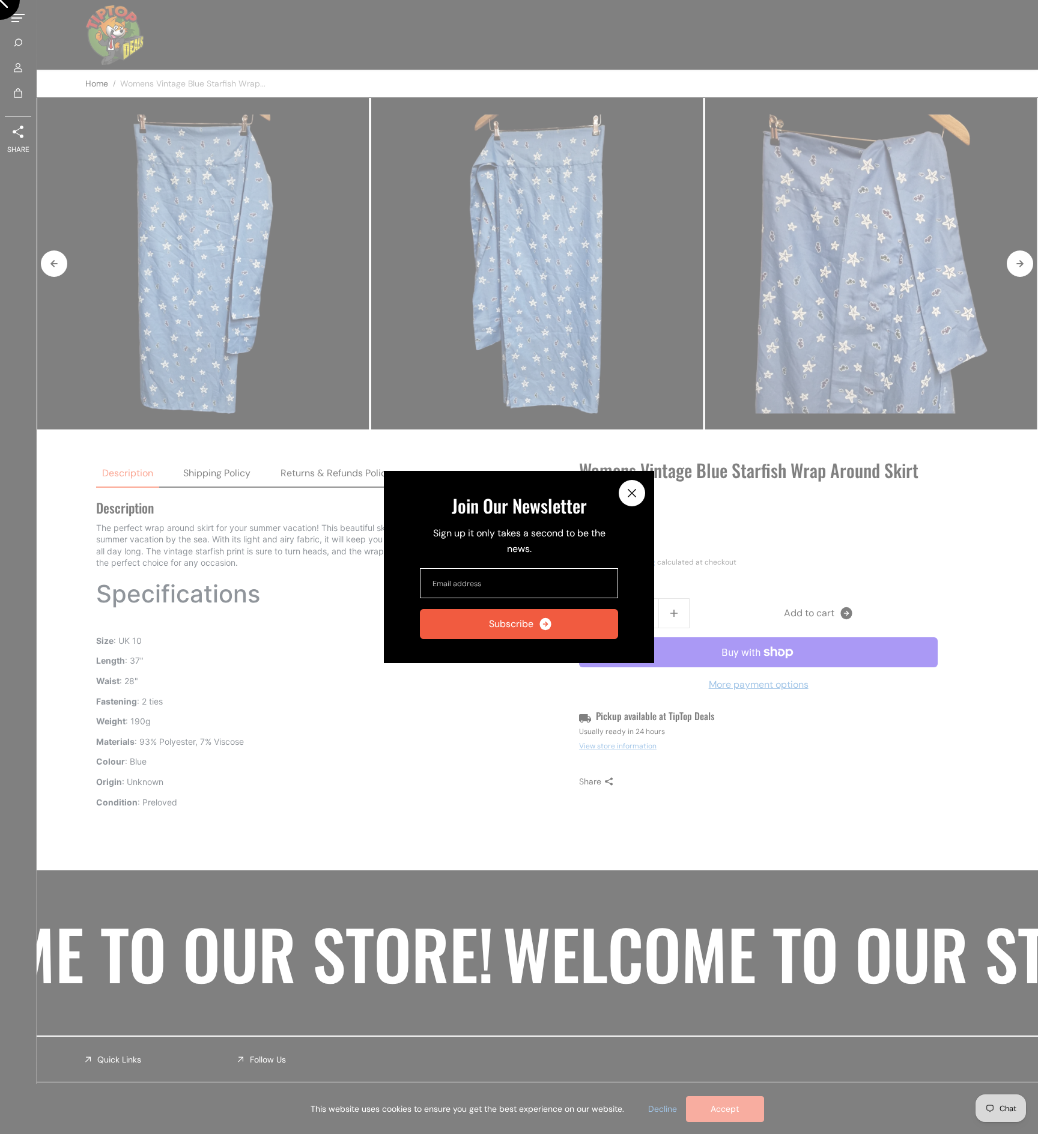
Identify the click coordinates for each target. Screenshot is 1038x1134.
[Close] (632, 493)
